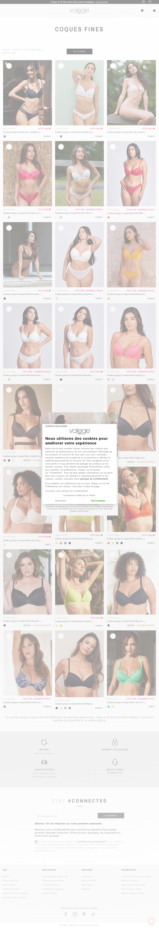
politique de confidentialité (94, 479)
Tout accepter (98, 500)
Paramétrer (60, 500)
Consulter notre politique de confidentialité (66, 491)
